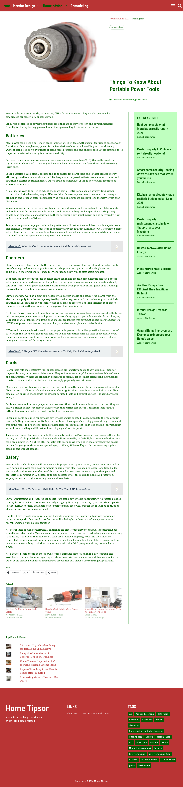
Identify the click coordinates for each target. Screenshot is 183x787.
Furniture (141, 742)
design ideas (163, 736)
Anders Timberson (146, 256)
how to (158, 748)
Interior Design (24, 5)
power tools (141, 99)
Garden (154, 742)
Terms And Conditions (96, 713)
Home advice (52, 5)
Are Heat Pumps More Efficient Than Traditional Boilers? (153, 289)
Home (5, 5)
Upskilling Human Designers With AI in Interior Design (103, 610)
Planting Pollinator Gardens (154, 268)
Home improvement (140, 748)
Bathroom (163, 714)
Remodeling (79, 5)
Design (149, 736)
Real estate (144, 765)
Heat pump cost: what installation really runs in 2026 (152, 128)
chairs (159, 719)
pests (132, 765)
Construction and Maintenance (146, 731)
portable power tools (124, 99)
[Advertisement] (143, 54)
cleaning (134, 725)
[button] (179, 5)
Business (147, 719)
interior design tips (159, 754)
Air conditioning (145, 714)
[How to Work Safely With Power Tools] (63, 597)
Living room (168, 759)
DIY (131, 742)
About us (72, 713)
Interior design (137, 754)
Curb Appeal (135, 736)
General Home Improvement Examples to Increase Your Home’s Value (154, 334)
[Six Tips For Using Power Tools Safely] (24, 597)
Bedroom (134, 719)
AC (130, 714)
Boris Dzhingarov (146, 137)
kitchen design (149, 759)
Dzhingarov (138, 18)
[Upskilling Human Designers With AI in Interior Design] (103, 597)
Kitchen (133, 759)
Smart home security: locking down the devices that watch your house (155, 174)
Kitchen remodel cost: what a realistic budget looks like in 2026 (155, 198)
